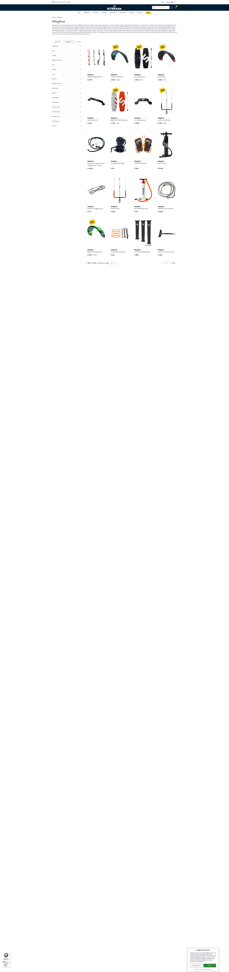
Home (53, 17)
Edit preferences (196, 965)
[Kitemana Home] (114, 7)
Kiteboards (87, 12)
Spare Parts (122, 12)
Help (162, 2)
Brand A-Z (140, 12)
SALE (148, 12)
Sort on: (69, 41)
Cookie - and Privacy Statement (203, 969)
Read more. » (86, 34)
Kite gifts (131, 12)
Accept (210, 965)
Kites (79, 12)
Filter (59, 41)
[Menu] (9, 953)
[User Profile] (171, 7)
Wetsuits (104, 12)
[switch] (6, 965)
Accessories (113, 12)
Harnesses (96, 12)
